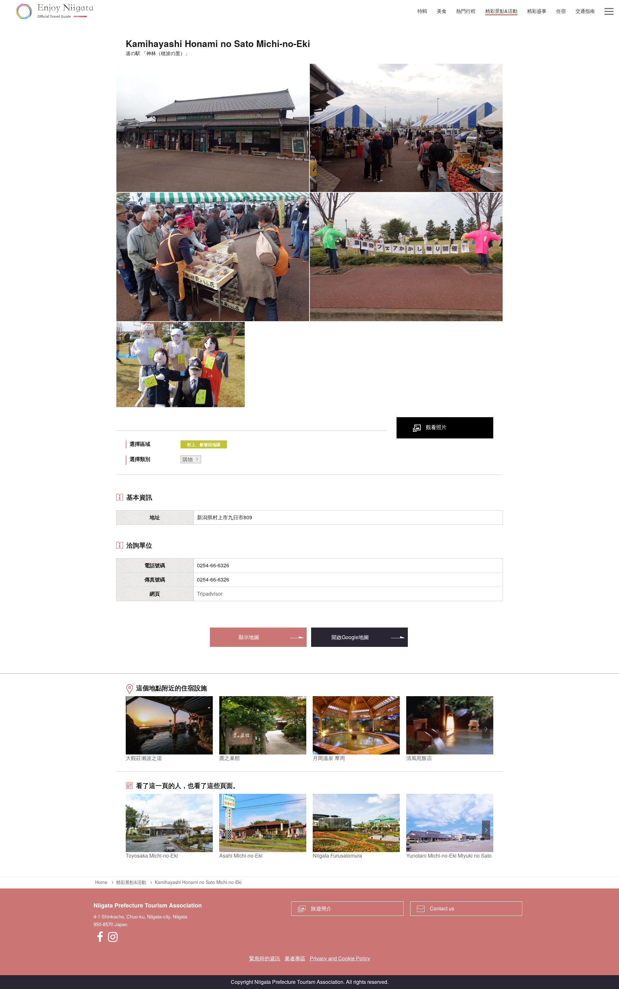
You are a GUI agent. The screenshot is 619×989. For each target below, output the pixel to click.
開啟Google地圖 (350, 637)
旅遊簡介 (321, 908)
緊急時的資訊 (264, 958)
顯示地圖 (249, 637)
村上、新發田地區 (204, 444)
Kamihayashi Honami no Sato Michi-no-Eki (198, 882)
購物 (187, 459)
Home (101, 882)
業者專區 (295, 958)
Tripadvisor (209, 593)
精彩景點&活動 (131, 882)
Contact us (442, 908)
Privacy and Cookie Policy (340, 958)
